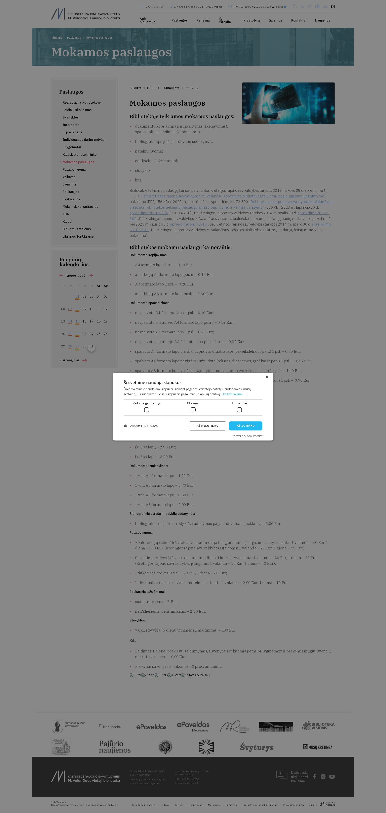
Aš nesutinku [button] (208, 426)
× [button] (266, 377)
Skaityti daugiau (232, 394)
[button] (141, 426)
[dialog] (193, 406)
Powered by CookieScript (247, 436)
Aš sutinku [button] (246, 426)
